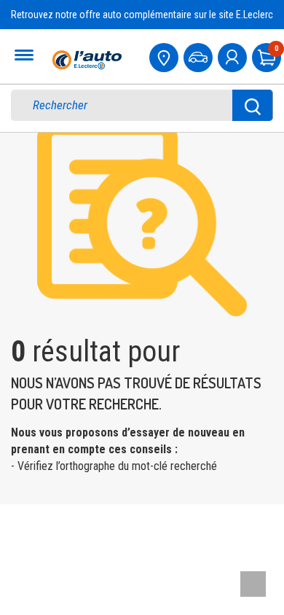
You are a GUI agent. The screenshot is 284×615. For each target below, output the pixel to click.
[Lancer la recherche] (252, 105)
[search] (131, 105)
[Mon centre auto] (165, 55)
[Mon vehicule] (200, 55)
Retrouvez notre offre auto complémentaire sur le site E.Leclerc (142, 14)
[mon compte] (234, 55)
